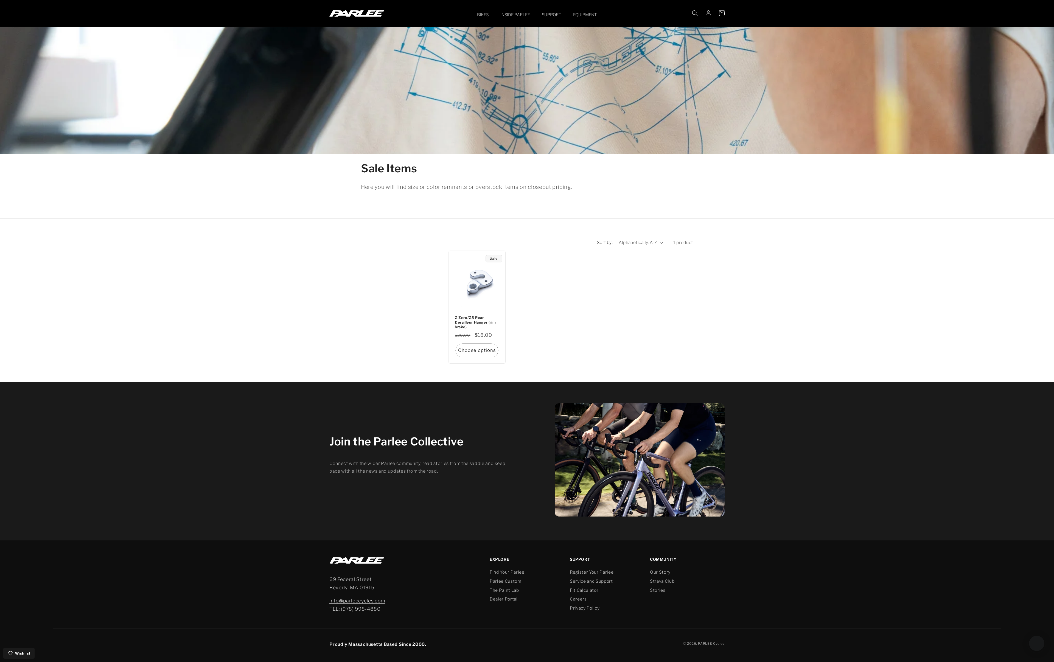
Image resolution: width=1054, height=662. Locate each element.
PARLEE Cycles (711, 643)
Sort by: (605, 242)
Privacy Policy (584, 608)
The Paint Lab (504, 590)
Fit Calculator (584, 590)
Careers (578, 599)
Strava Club (662, 581)
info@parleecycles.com (357, 601)
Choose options (477, 350)
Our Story (660, 572)
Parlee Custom (506, 581)
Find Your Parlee (507, 572)
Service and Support (591, 581)
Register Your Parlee (591, 572)
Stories (658, 590)
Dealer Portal (504, 599)
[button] (481, 15)
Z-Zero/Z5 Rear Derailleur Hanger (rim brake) (475, 322)
